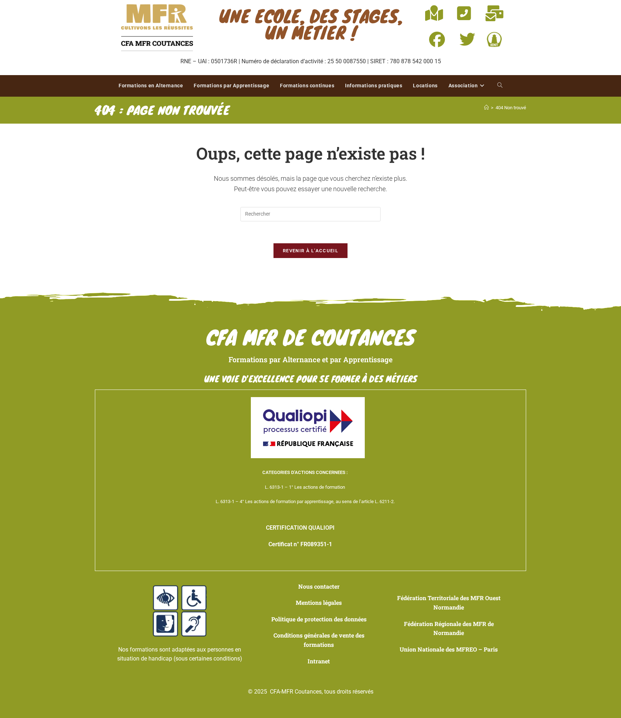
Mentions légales (319, 602)
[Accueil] (486, 107)
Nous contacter (319, 586)
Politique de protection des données (319, 619)
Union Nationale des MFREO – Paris (449, 649)
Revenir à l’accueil (310, 250)
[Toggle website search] (500, 86)
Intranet (319, 661)
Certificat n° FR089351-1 (300, 544)
